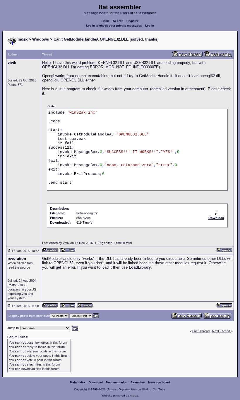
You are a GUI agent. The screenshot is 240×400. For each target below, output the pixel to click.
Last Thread (201, 331)
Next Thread (221, 331)
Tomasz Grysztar (118, 389)
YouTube (159, 389)
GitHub (146, 389)
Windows (40, 39)
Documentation (116, 382)
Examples (138, 382)
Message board (159, 382)
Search (118, 20)
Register (132, 20)
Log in (149, 25)
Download (96, 382)
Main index (77, 382)
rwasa (134, 395)
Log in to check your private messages (114, 25)
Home (106, 20)
